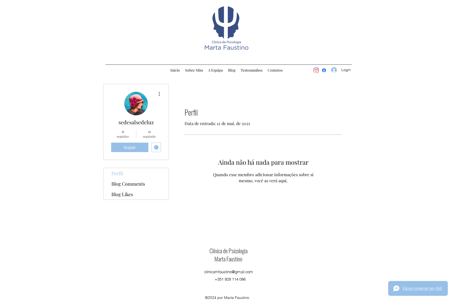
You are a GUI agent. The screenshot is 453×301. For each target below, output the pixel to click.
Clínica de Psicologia (228, 250)
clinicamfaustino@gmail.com (228, 271)
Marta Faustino (228, 259)
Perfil (117, 173)
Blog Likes (122, 194)
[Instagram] (316, 70)
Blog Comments (128, 184)
